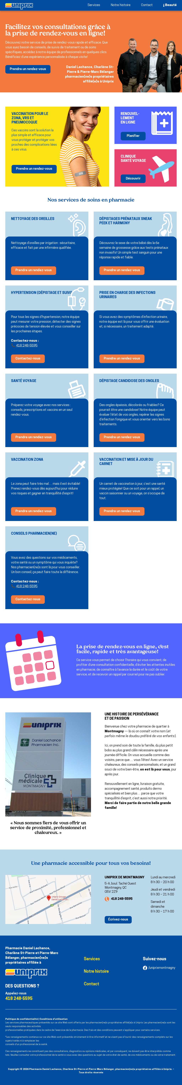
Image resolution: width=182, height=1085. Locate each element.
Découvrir (133, 178)
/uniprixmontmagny (161, 968)
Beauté (171, 5)
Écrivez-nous (118, 919)
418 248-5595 (27, 345)
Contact (147, 5)
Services (94, 5)
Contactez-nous (27, 358)
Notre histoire (120, 5)
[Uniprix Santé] (19, 6)
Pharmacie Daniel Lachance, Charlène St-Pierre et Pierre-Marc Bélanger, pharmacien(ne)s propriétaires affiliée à (31, 956)
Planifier (133, 136)
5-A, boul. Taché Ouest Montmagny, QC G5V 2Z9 (120, 888)
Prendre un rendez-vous (28, 69)
